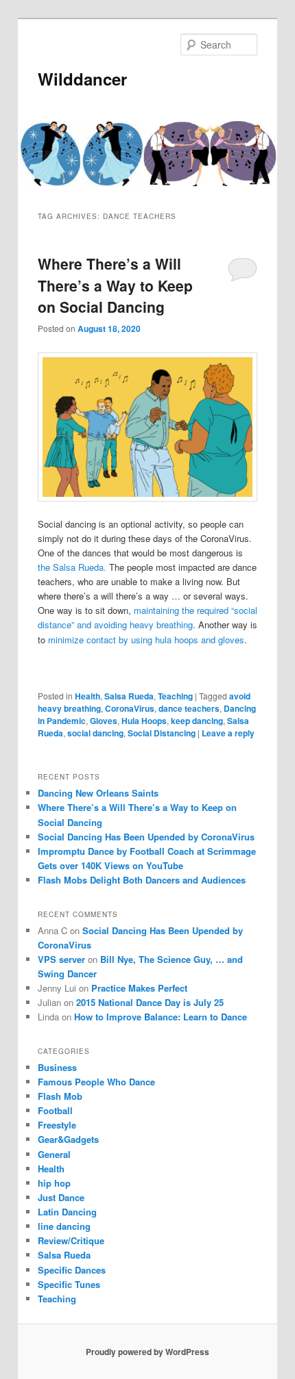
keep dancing (197, 720)
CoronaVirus (129, 708)
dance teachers (189, 708)
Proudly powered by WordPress (147, 1351)
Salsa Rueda (129, 696)
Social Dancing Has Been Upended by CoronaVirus (146, 836)
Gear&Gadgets (68, 1139)
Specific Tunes (69, 1284)
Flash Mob (60, 1096)
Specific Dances (72, 1269)
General (54, 1154)
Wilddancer (82, 78)
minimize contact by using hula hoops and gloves (146, 639)
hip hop (54, 1182)
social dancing (95, 733)
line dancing (64, 1226)
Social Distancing (162, 733)
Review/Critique (71, 1240)
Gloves (103, 720)
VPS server (61, 959)
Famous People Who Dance (96, 1081)
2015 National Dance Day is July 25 (150, 1002)
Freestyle (57, 1124)
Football (55, 1110)
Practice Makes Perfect (139, 987)
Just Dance (61, 1197)
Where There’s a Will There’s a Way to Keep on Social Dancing (115, 285)
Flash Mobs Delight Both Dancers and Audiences (142, 879)
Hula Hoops (144, 720)
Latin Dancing (67, 1211)
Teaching (175, 696)
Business (57, 1067)
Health (87, 696)
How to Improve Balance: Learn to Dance (160, 1016)
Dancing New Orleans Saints (98, 792)
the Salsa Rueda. (72, 566)
